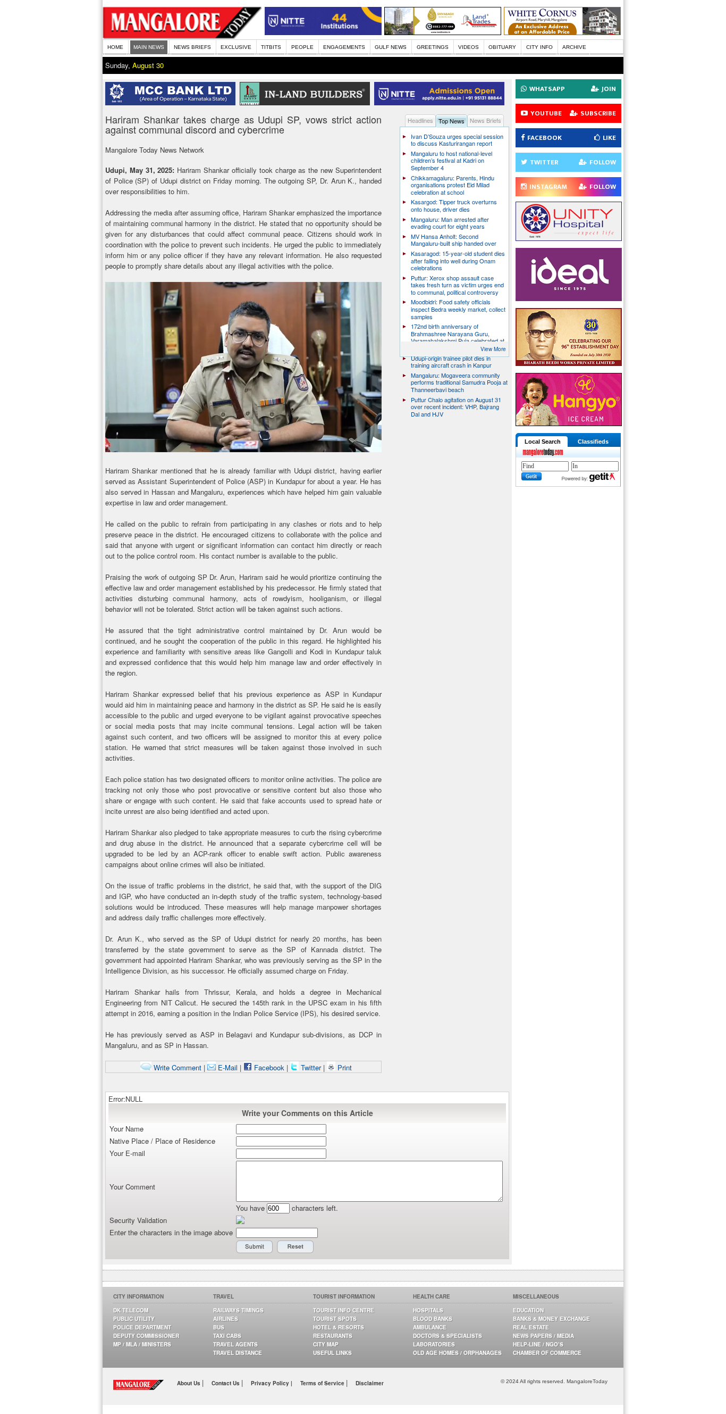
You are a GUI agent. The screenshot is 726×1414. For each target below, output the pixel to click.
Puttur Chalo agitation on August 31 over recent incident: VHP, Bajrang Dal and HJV (456, 406)
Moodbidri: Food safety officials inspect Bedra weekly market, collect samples (458, 308)
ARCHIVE (574, 47)
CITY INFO (539, 47)
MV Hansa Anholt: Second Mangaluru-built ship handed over (453, 240)
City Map (326, 1344)
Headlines (420, 120)
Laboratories (434, 1344)
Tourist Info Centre (343, 1310)
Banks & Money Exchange (551, 1318)
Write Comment (176, 1067)
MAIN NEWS (148, 47)
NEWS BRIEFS (192, 47)
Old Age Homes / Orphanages (457, 1353)
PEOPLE (302, 47)
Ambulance (429, 1327)
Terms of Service (323, 1383)
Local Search (543, 441)
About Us (189, 1383)
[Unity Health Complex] (569, 238)
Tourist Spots (335, 1318)
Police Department (142, 1327)
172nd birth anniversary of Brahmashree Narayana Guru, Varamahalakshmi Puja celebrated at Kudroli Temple (457, 337)
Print (343, 1067)
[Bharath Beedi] (569, 363)
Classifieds (593, 441)
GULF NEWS (391, 47)
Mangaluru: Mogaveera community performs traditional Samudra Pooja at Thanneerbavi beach (459, 382)
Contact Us (226, 1383)
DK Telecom (130, 1310)
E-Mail (227, 1067)
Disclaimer (370, 1383)
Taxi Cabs (227, 1336)
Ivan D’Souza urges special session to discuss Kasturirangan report (457, 140)
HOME (115, 47)
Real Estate (531, 1327)
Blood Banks (432, 1318)
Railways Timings (238, 1310)
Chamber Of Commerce (547, 1353)
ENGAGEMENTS (344, 47)
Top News (451, 121)
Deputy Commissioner (146, 1336)
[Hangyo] (569, 423)
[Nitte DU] (441, 102)
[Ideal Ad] (569, 298)
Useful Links (332, 1353)
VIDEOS (468, 47)
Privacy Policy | (271, 1383)
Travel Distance (237, 1353)
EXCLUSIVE (236, 47)
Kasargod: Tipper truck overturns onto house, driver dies (454, 205)
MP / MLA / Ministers (142, 1344)
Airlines (225, 1318)
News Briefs (485, 120)
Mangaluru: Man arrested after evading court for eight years (450, 223)
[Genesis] (562, 32)
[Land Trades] (442, 32)
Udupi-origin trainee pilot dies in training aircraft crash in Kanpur (451, 362)
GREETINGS (433, 47)
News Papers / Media (543, 1336)
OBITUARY (502, 47)
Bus (218, 1327)
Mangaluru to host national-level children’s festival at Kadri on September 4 (451, 160)
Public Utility (134, 1318)
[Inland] (307, 102)
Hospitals (428, 1310)
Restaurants (332, 1336)
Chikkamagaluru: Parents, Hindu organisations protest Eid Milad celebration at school (452, 184)
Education (528, 1310)
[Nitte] (323, 32)
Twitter (311, 1067)
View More (493, 349)
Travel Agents (235, 1344)
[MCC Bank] (172, 102)
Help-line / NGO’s (538, 1344)
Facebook (268, 1067)
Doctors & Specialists (447, 1336)
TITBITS (271, 47)
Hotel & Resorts (338, 1327)
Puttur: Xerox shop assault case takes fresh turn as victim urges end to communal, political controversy (457, 284)
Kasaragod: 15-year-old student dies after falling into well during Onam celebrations (458, 260)
